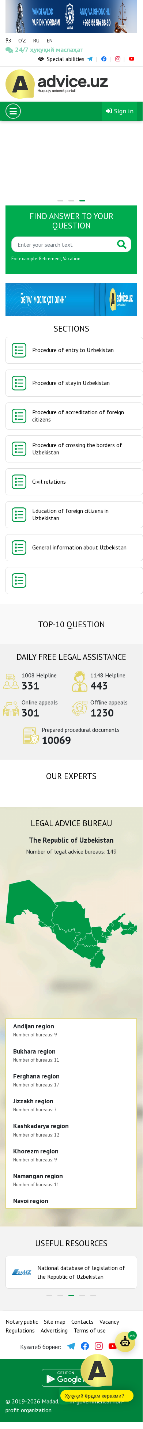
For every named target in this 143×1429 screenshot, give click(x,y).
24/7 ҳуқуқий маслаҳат (22, 49)
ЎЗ (8, 40)
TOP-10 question (71, 624)
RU (36, 40)
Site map (54, 1321)
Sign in (122, 111)
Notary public (21, 1321)
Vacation (71, 259)
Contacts (82, 1321)
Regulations (20, 1330)
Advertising (54, 1330)
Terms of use (90, 1330)
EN (50, 40)
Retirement (50, 259)
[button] (60, 200)
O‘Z (22, 40)
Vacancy (109, 1321)
